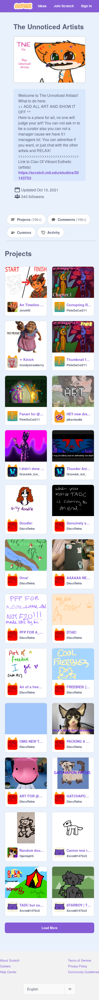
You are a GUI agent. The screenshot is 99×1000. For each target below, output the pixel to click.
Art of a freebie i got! (31, 686)
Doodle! (25, 523)
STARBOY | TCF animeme (79, 905)
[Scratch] (23, 6)
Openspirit (26, 856)
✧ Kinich (26, 359)
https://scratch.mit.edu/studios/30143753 (48, 172)
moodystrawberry (31, 365)
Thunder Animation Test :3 (79, 468)
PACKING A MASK (79, 741)
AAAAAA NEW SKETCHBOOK (79, 577)
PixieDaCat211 (77, 310)
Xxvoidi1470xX (77, 856)
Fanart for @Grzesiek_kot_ (31, 414)
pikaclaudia (74, 419)
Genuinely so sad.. (79, 523)
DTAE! (72, 632)
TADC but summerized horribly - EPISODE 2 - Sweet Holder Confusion (31, 905)
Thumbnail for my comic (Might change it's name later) (79, 359)
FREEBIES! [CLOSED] (79, 686)
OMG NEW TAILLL (31, 741)
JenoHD (25, 310)
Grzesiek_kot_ (29, 474)
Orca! (23, 577)
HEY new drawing (79, 414)
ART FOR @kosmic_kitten (31, 796)
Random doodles (31, 850)
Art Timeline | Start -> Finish (31, 304)
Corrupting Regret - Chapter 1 (79, 304)
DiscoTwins (27, 528)
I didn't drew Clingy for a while (31, 468)
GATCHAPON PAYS (79, 796)
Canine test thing (79, 850)
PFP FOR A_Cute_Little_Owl (31, 632)
